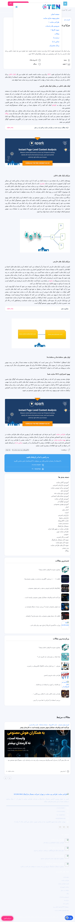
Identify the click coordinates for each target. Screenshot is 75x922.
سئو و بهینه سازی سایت (51, 18)
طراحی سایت (54, 22)
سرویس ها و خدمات (52, 26)
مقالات (56, 34)
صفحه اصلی (55, 14)
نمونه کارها (55, 30)
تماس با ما (55, 42)
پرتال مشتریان (54, 45)
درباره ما (56, 38)
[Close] (16, 6)
